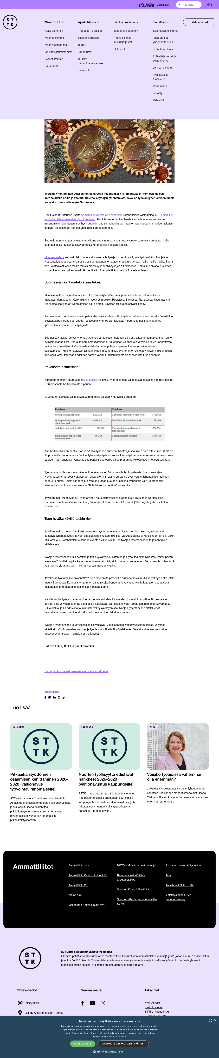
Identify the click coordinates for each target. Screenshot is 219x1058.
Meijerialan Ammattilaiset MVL (86, 905)
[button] (109, 1052)
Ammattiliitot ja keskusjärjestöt (123, 40)
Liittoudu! (119, 49)
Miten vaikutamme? (56, 45)
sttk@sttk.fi (32, 1003)
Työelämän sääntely (126, 31)
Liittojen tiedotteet (88, 38)
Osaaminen (160, 86)
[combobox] (189, 4)
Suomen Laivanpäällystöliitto (183, 865)
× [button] (215, 1020)
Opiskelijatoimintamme (59, 52)
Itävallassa (90, 380)
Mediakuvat (163, 4)
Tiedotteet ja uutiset (90, 31)
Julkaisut (83, 70)
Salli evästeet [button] (82, 1043)
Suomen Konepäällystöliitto (133, 889)
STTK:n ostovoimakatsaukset (91, 61)
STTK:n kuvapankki (157, 1011)
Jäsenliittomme (54, 59)
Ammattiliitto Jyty (78, 865)
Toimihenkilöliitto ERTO (180, 885)
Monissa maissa (54, 257)
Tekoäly (157, 93)
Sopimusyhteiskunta (165, 31)
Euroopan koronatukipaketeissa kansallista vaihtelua (76, 671)
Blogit (81, 45)
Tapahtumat (85, 52)
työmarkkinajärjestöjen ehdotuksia (101, 215)
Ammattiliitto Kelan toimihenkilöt (87, 875)
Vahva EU (159, 100)
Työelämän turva (163, 49)
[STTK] (10, 22)
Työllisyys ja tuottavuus (160, 77)
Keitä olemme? (54, 31)
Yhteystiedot (199, 22)
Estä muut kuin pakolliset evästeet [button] (123, 1043)
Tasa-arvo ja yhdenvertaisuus (163, 40)
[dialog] (109, 1037)
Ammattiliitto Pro (78, 885)
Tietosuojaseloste (155, 1016)
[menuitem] (214, 5)
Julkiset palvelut (162, 67)
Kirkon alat (74, 895)
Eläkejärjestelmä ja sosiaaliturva (164, 58)
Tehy (168, 875)
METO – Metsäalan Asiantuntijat (136, 865)
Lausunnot (51, 66)
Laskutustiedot (154, 1007)
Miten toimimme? (55, 38)
